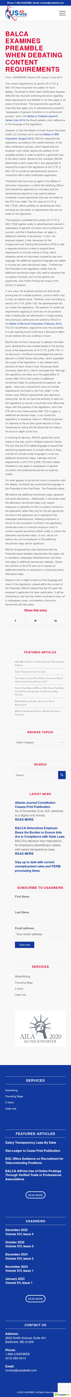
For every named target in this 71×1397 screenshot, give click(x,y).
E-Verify (19, 988)
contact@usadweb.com (52, 2)
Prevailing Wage (24, 982)
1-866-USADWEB (23, 2)
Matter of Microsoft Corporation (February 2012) (35, 323)
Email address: (25, 928)
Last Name (22, 912)
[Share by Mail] (56, 621)
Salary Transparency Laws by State (30, 671)
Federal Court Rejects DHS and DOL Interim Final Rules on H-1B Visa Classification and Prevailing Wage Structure (40, 691)
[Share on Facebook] (15, 621)
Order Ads (20, 994)
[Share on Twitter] (36, 621)
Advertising (22, 976)
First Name (22, 896)
